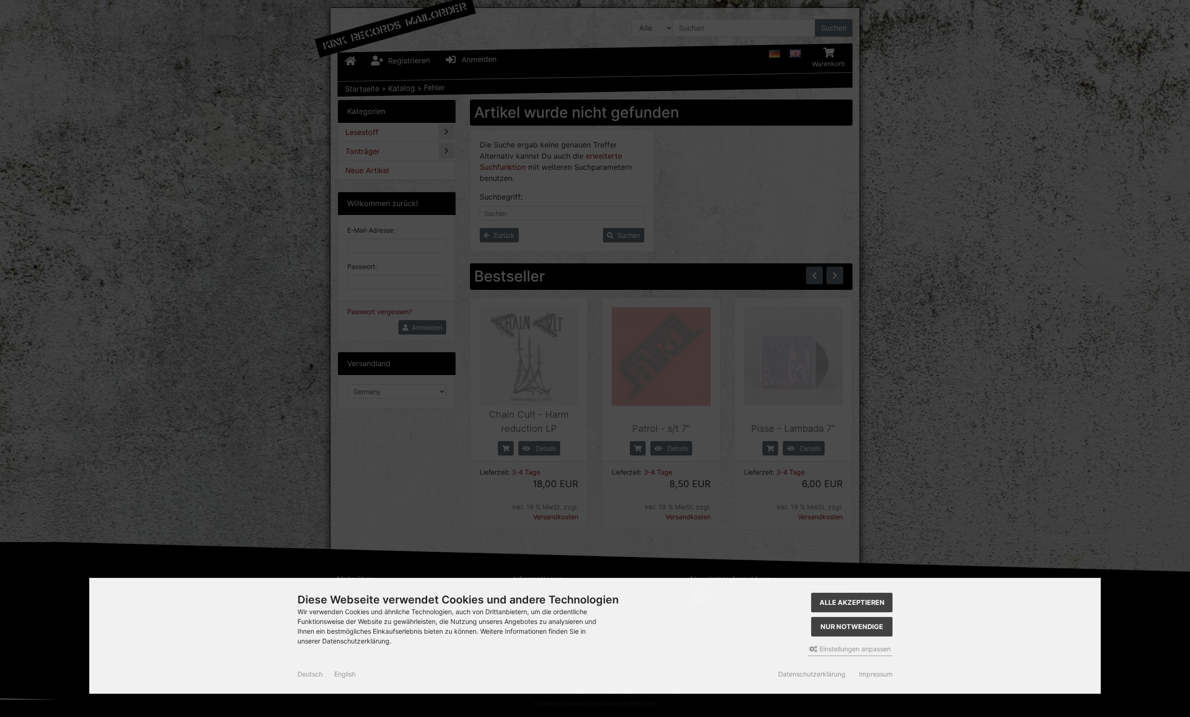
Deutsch (310, 674)
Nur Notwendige (851, 626)
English (345, 674)
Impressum (875, 674)
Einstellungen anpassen (854, 649)
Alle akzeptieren (852, 602)
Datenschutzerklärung (812, 674)
